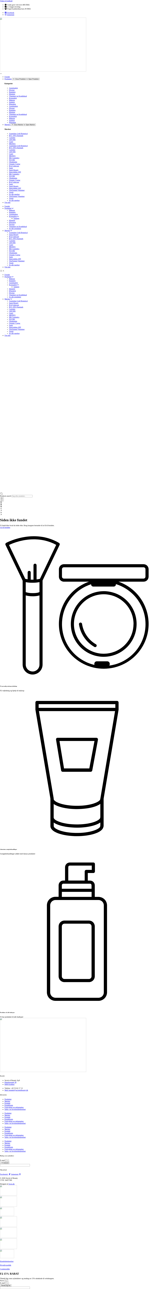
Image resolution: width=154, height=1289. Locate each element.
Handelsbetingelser (7, 1261)
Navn (2, 1281)
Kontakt (7, 1103)
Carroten (12, 138)
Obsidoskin (13, 162)
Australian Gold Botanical (18, 134)
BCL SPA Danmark (16, 136)
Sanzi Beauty (13, 170)
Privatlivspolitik (5, 1265)
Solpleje (12, 102)
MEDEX (12, 144)
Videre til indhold (6, 1)
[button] (77, 271)
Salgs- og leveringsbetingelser (15, 1109)
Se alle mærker (14, 194)
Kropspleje (13, 98)
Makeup (12, 100)
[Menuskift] (1, 73)
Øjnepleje (12, 104)
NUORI (12, 160)
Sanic (11, 168)
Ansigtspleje (13, 88)
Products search (6, 496)
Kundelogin (9, 1105)
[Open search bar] (1, 493)
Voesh (11, 192)
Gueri (11, 142)
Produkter (8, 208)
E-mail (2, 1160)
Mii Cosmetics (14, 158)
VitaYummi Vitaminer (17, 190)
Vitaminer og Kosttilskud (18, 96)
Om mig (7, 267)
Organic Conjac (14, 164)
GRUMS (12, 140)
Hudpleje (12, 92)
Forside (7, 206)
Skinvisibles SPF (15, 172)
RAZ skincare (14, 166)
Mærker (7, 231)
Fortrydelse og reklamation (14, 1107)
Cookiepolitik (5, 1269)
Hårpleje (12, 94)
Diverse (12, 90)
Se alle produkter (15, 229)
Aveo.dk (11, 1184)
